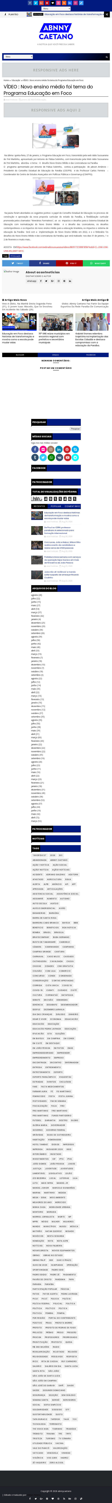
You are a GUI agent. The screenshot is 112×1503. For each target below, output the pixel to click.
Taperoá (55, 1419)
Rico (35, 1361)
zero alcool (57, 1462)
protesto (56, 1342)
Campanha (68, 947)
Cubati (50, 990)
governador (58, 1125)
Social (36, 1405)
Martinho (49, 1192)
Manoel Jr (62, 1183)
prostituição (40, 1342)
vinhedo (66, 1453)
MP (70, 1217)
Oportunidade (40, 1270)
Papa (71, 1279)
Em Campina (53, 1038)
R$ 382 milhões (41, 1347)
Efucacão (38, 1033)
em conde (69, 1038)
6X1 (61, 855)
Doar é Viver (40, 1019)
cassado (69, 956)
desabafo (52, 1004)
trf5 (68, 1433)
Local (52, 1178)
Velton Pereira (33, 1495)
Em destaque (53, 1043)
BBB (76, 923)
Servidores (69, 1400)
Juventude (51, 1168)
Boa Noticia (69, 927)
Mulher (56, 1221)
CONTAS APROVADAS (63, 980)
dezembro (36, 622)
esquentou (65, 1077)
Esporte (58, 1072)
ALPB (46, 884)
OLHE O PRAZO (64, 1260)
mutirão (37, 1231)
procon (37, 1337)
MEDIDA (62, 1192)
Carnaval (38, 956)
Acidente (38, 874)
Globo (74, 1120)
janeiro (34, 619)
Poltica (63, 1308)
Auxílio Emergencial (44, 908)
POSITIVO (37, 1323)
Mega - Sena (39, 1197)
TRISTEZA (37, 1438)
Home (6, 80)
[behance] (70, 3)
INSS (68, 1149)
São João (53, 1371)
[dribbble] (58, 3)
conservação (40, 980)
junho (34, 601)
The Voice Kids (41, 1429)
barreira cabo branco (46, 923)
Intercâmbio (40, 1154)
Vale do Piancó (41, 1448)
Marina (37, 1192)
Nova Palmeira (54, 1245)
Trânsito (38, 1433)
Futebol (37, 1120)
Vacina (59, 1443)
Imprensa (38, 1149)
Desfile (36, 1009)
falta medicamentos (52, 1086)
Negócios (38, 1236)
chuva (70, 961)
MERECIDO (60, 1202)
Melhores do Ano (42, 1202)
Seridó (56, 1400)
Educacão (38, 1024)
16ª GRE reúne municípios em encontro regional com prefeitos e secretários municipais (54, 338)
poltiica (37, 1313)
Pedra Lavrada (69, 1294)
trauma (50, 1433)
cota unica (52, 985)
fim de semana (58, 1101)
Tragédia (71, 1429)
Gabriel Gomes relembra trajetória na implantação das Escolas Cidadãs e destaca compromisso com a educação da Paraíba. (91, 339)
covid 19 (67, 985)
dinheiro (73, 1014)
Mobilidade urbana (59, 1207)
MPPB (35, 1221)
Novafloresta (40, 1250)
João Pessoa (57, 1164)
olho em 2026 (40, 1265)
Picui (35, 1298)
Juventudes (66, 1168)
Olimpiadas (57, 1265)
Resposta (71, 1356)
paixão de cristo (42, 1279)
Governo (38, 1130)
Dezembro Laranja (54, 1009)
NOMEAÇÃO (38, 1241)
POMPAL (61, 1313)
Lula (75, 1178)
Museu (63, 1226)
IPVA (69, 1159)
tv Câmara (65, 1438)
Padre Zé (55, 1274)
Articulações (55, 889)
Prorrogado (70, 1337)
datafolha (67, 995)
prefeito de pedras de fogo (61, 1327)
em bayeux (38, 1038)
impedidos (68, 1144)
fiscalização (40, 1106)
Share (46, 263)
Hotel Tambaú (40, 1144)
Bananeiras (39, 913)
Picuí (44, 1298)
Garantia (50, 1120)
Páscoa (65, 1289)
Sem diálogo (69, 1395)
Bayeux (66, 923)
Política (37, 1308)
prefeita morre (63, 1323)
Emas (70, 1048)
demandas (62, 1000)
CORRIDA (37, 985)
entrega (37, 1067)
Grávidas (38, 1135)
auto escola (40, 903)
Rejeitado (58, 1352)
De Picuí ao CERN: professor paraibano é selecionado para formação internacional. (59, 530)
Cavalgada (56, 961)
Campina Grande (42, 951)
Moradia (51, 1212)
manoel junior (41, 1188)
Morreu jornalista (43, 1217)
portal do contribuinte (62, 1318)
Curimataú (52, 995)
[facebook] (30, 3)
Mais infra (47, 1183)
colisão (37, 971)
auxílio (54, 903)
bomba (36, 932)
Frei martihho (59, 1111)
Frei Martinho (40, 1111)
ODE (51, 1260)
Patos (36, 1294)
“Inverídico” (40, 855)
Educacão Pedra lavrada (47, 1029)
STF (67, 1409)
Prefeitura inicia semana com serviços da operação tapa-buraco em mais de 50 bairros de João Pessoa (62, 560)
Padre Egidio (40, 1274)
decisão (48, 1000)
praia (49, 1323)
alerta (36, 884)
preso (60, 1332)
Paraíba (49, 1284)
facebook (91, 355)
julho (33, 598)
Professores (52, 1337)
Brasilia (59, 932)
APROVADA (38, 889)
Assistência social (67, 894)
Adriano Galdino (55, 874)
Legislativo (55, 1173)
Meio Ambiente (57, 1197)
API (66, 884)
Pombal (50, 1313)
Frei (62, 1106)
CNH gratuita (65, 966)
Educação (23, 14)
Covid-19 (38, 990)
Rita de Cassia (50, 1361)
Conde (51, 976)
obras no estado (53, 1255)
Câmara (37, 947)
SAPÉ (61, 1385)
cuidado (62, 990)
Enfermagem (72, 1062)
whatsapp (31, 281)
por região (39, 1318)
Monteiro (38, 1212)
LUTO (35, 1183)
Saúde (36, 1390)
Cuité (74, 990)
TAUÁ (66, 1419)
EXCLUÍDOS (65, 1082)
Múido (45, 1221)
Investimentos (41, 1159)
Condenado (65, 976)
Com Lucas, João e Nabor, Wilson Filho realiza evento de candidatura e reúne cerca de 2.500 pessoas (62, 545)
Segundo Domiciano (54, 1390)
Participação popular (45, 1289)
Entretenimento (41, 1072)
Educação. (71, 1029)
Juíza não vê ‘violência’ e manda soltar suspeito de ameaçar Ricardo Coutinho (61, 575)
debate (36, 1000)
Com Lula (50, 971)
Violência (38, 1458)
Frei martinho (40, 1115)
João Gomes (39, 1164)
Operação (72, 1265)
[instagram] (75, 3)
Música (74, 1226)
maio (33, 605)
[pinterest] (47, 3)
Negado (69, 1231)
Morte (61, 1217)
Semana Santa (40, 1400)
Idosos (56, 1144)
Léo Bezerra (39, 1178)
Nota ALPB (62, 1241)
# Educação (15, 256)
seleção (53, 1395)
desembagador (69, 1004)
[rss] (64, 3)
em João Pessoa (41, 1048)
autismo (65, 898)
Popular (56, 506)
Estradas (38, 1082)
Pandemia (60, 1279)
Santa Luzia (71, 1366)
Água (68, 879)
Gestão (63, 1120)
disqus (55, 355)
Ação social (60, 865)
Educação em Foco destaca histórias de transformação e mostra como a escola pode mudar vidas (18, 338)
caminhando (52, 947)
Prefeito (37, 1327)
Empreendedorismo (43, 1053)
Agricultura (54, 879)
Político (50, 1308)
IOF (54, 1159)
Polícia (67, 1298)
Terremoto (55, 1424)
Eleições (60, 1033)
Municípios (50, 1226)
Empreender (63, 1053)
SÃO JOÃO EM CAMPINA (45, 1380)
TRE (60, 1433)
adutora (73, 874)
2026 (52, 855)
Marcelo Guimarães (63, 1188)
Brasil (47, 932)
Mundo (36, 1226)
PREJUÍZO (37, 1332)
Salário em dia (53, 1366)
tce (75, 1419)
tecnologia (39, 1424)
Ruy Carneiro (69, 1361)
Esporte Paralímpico (44, 1077)
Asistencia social (43, 894)
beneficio (38, 927)
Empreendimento (41, 1057)
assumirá (38, 898)
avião (62, 908)
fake (35, 1086)
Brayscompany (41, 937)
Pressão (71, 1332)
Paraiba (37, 1284)
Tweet (19, 263)
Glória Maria (40, 1125)
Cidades (49, 966)
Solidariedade (40, 1409)
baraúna (54, 913)
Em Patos (59, 1048)
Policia (55, 1298)
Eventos (51, 1082)
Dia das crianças (42, 1014)
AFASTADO (38, 879)
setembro (35, 633)
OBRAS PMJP (39, 1260)
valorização (60, 1448)
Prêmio (49, 1332)
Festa (52, 1096)
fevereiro (35, 615)
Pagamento (69, 1274)
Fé (52, 1091)
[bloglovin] (53, 3)
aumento (52, 898)
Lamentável (39, 1173)
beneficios (53, 927)
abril (33, 608)
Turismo (50, 1438)
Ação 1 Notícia (41, 865)
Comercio (64, 971)
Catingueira (40, 961)
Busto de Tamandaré (44, 942)
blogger (20, 355)
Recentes (39, 506)
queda (68, 1342)
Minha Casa (39, 1207)
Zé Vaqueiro (39, 1462)
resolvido (57, 1356)
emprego (59, 1057)
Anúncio (57, 884)
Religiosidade (40, 1356)
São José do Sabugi (44, 1385)
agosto (34, 595)
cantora (60, 951)
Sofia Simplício (52, 1405)
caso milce (53, 956)
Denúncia (38, 1004)
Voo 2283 (52, 1458)
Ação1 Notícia (41, 869)
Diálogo (60, 1014)
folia (54, 1106)
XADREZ (64, 1458)
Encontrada (40, 1062)
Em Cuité (37, 1043)
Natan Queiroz (54, 1231)
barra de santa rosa (45, 918)
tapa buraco (40, 1419)
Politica (70, 1303)
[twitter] (36, 3)
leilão (68, 1173)
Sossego (57, 1409)
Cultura (37, 995)
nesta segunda (55, 1236)
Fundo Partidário (61, 1115)
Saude (70, 1385)
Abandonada (40, 860)
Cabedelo (64, 942)
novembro (36, 626)
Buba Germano (61, 937)
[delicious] (81, 3)
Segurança (39, 1395)
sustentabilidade (42, 1414)
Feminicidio (39, 1096)
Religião (72, 1352)
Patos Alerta (50, 1294)
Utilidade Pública (42, 1443)
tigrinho (57, 1429)
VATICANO (38, 1453)
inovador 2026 (54, 1149)
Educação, (41, 99)
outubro (35, 629)
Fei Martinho (64, 1091)
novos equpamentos (63, 1250)
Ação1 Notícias (61, 869)
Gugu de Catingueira (59, 1135)
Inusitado (55, 1154)
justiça (37, 1168)
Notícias (38, 1245)
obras (36, 1255)
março (34, 612)
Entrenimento (53, 1067)
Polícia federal (41, 1303)
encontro (55, 1062)
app (74, 884)
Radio (56, 1347)
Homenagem (54, 1139)
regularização (41, 1352)
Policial (57, 1303)
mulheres (68, 1221)
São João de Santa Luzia (46, 1376)
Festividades (40, 1101)
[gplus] (41, 3)
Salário (37, 1366)
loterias (64, 1178)
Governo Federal (55, 1130)
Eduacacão (71, 1019)
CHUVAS (37, 966)
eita (50, 1033)
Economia (55, 1019)
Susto (59, 1414)
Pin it (73, 263)
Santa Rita (39, 1371)
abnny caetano (59, 860)
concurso (39, 976)
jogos (71, 1164)
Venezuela (52, 1453)
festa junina (66, 1096)
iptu (61, 1159)
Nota (50, 1241)
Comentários (72, 507)
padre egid (58, 1270)
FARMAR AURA (40, 1091)
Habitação (39, 1139)
